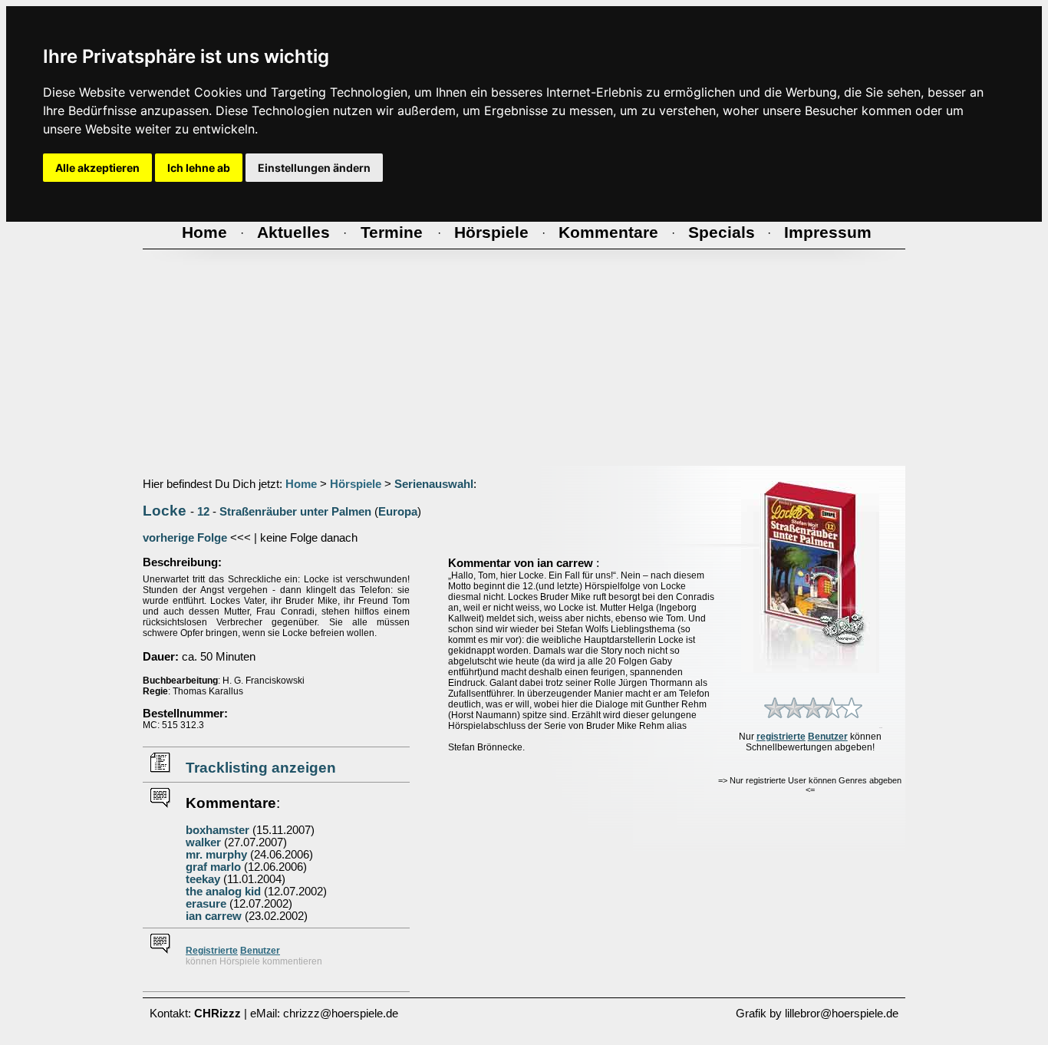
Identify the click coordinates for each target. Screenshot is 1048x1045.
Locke (164, 511)
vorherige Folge (185, 538)
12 (203, 512)
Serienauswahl (433, 484)
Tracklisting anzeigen (261, 768)
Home (301, 484)
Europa (397, 512)
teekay (203, 879)
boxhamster (217, 830)
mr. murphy (216, 855)
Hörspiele (355, 484)
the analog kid (223, 891)
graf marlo (213, 867)
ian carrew (214, 916)
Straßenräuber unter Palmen (295, 512)
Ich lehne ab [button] (198, 167)
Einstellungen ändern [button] (314, 167)
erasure (206, 904)
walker (203, 842)
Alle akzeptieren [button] (97, 167)
